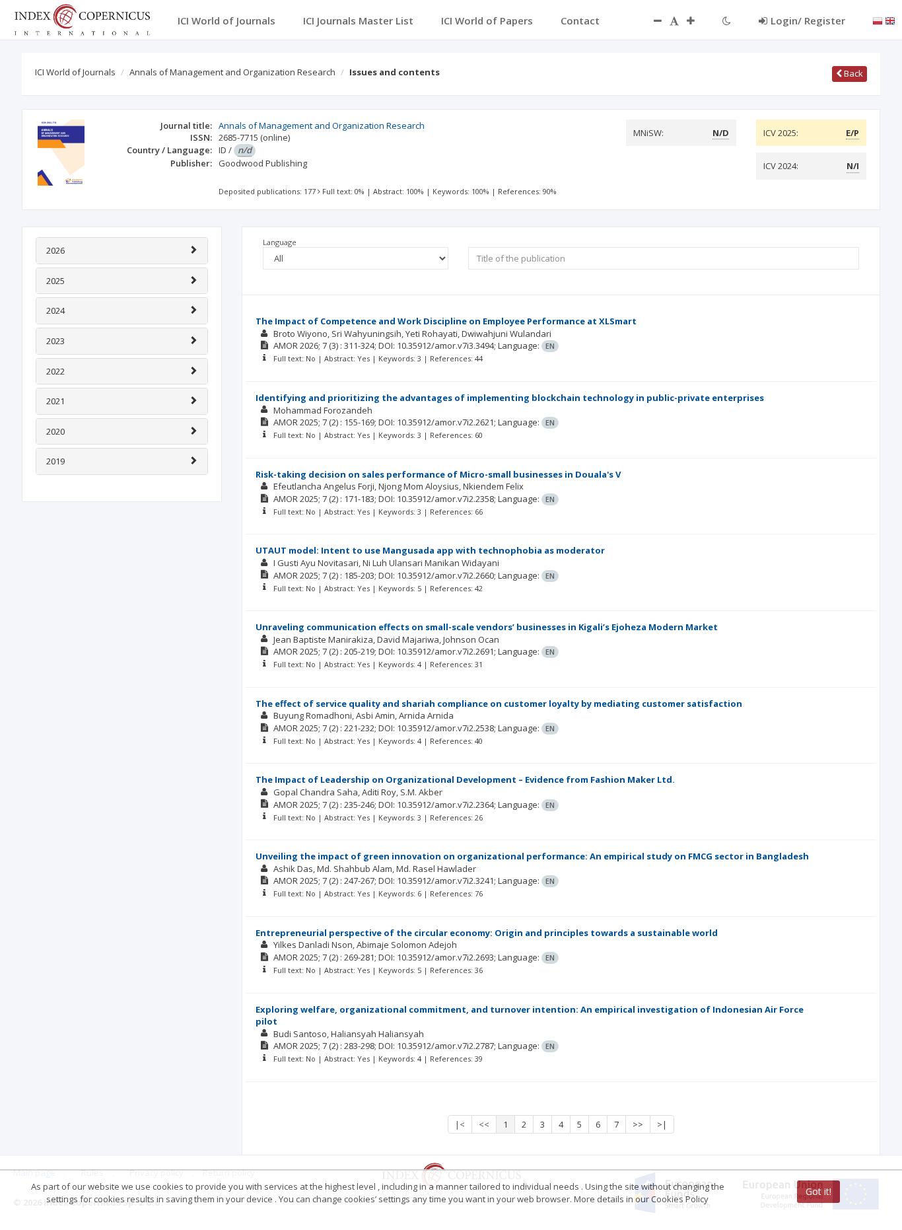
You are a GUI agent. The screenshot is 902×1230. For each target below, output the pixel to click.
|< (460, 1124)
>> (638, 1124)
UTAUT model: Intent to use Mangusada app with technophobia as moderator (430, 550)
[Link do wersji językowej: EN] (890, 20)
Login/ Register (808, 20)
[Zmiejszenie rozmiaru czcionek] (651, 20)
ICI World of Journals (75, 72)
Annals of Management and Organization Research (232, 72)
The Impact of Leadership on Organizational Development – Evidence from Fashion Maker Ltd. (465, 779)
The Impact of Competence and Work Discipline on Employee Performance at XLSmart (446, 321)
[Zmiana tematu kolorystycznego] (727, 20)
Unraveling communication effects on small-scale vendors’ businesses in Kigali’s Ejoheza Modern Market (487, 627)
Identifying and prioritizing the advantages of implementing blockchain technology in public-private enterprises (510, 398)
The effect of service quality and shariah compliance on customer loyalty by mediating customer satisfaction (499, 703)
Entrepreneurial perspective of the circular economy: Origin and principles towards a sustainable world (487, 933)
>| (662, 1124)
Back (852, 73)
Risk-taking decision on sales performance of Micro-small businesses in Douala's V (438, 474)
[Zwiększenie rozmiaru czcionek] (697, 20)
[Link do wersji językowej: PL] (877, 20)
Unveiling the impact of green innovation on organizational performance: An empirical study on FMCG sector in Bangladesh (532, 856)
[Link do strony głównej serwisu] (82, 18)
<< (484, 1124)
